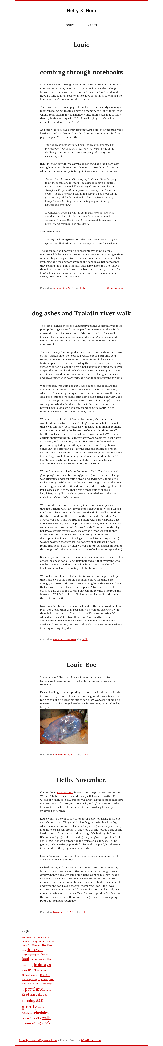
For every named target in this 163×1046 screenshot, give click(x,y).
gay (45, 959)
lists (37, 970)
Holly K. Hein (81, 10)
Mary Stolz (35, 975)
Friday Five (36, 959)
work (45, 1022)
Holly (82, 287)
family (33, 954)
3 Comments (115, 287)
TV (39, 1018)
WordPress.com (91, 1040)
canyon (41, 941)
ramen (47, 989)
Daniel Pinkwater (35, 945)
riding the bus (38, 994)
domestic (35, 949)
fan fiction (42, 954)
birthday (32, 941)
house (24, 970)
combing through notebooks (81, 72)
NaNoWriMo (65, 792)
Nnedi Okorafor (43, 984)
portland (34, 989)
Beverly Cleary (35, 937)
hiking (30, 965)
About (93, 25)
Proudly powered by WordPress (38, 1040)
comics (24, 945)
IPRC (31, 970)
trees (33, 1018)
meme (45, 974)
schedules (40, 1012)
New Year (31, 983)
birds (24, 941)
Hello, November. (81, 780)
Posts (69, 25)
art (23, 937)
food (25, 958)
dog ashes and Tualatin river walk (81, 313)
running (28, 1000)
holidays (42, 964)
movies (44, 979)
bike (46, 937)
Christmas (50, 941)
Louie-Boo (82, 665)
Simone (26, 1018)
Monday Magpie (31, 979)
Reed (25, 994)
